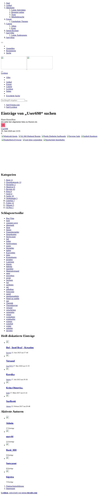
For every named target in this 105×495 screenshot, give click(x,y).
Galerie (9, 87)
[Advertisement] (85, 154)
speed (8, 294)
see (7, 287)
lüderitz (9, 266)
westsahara (10, 317)
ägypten (9, 331)
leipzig (9, 264)
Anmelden (10, 48)
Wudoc (8, 379)
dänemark (10, 225)
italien (8, 250)
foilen (8, 241)
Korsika (10, 374)
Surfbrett (11, 401)
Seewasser (11, 463)
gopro (8, 246)
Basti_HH (11, 450)
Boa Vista (10, 218)
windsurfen (10, 319)
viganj (8, 314)
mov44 (9, 436)
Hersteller (10, 248)
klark (8, 393)
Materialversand (12, 271)
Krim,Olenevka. (14, 387)
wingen (9, 321)
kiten (8, 255)
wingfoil (9, 324)
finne (8, 227)
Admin (8, 406)
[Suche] (2, 71)
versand (9, 308)
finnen (8, 230)
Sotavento (10, 292)
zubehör (9, 328)
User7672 (9, 366)
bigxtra (8, 353)
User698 (4, 129)
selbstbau (10, 289)
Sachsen (9, 280)
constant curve (12, 223)
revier (8, 278)
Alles (8, 77)
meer (8, 273)
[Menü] (2, 42)
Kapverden (10, 253)
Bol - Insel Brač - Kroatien (20, 347)
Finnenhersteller (12, 232)
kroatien (9, 260)
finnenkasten (11, 234)
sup (7, 301)
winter (8, 326)
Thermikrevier (12, 305)
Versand (10, 361)
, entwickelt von (19, 493)
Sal (7, 282)
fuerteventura (11, 243)
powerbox (10, 276)
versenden (10, 312)
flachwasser (11, 237)
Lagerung (10, 262)
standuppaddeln (12, 296)
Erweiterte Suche (13, 96)
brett (8, 221)
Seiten (8, 91)
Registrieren (11, 51)
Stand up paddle (12, 298)
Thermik (9, 303)
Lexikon (9, 89)
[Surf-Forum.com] (26, 68)
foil (7, 239)
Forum (9, 84)
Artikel (9, 82)
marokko (9, 269)
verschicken (11, 310)
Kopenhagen (11, 257)
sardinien (9, 285)
